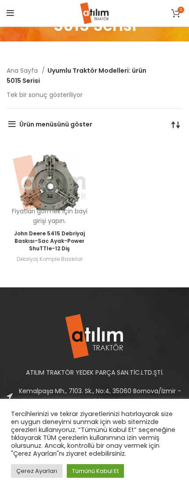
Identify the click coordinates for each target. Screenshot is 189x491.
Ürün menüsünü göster (55, 124)
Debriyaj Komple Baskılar (50, 259)
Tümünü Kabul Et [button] (95, 471)
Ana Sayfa (23, 70)
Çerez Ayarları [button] (36, 471)
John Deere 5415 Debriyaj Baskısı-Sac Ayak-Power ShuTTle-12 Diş (49, 241)
